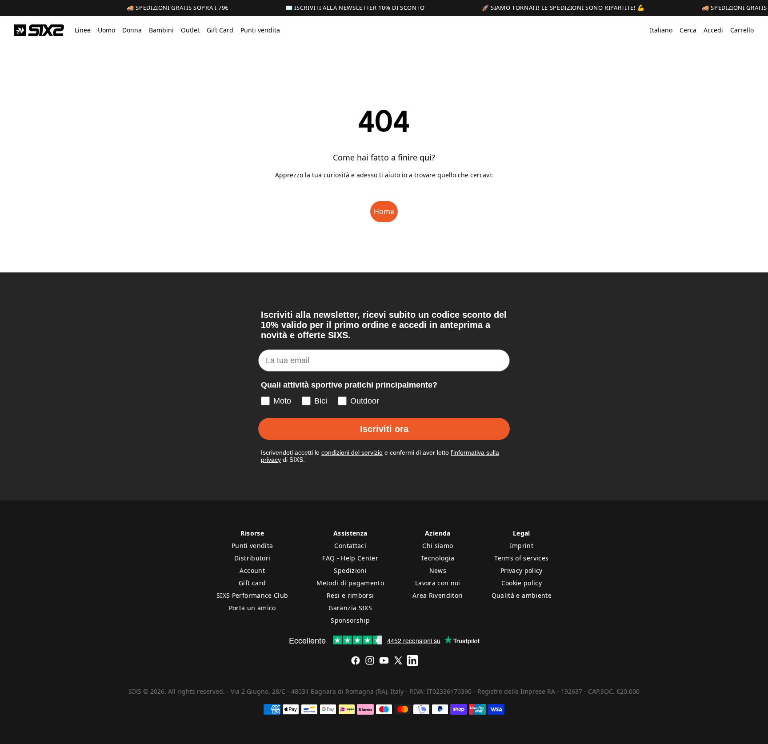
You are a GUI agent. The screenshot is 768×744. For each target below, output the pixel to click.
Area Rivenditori (437, 595)
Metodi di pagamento (350, 583)
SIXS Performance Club (252, 595)
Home (384, 211)
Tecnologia (438, 558)
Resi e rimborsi (350, 595)
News (437, 570)
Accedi (713, 30)
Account (252, 570)
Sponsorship (350, 620)
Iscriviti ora (384, 429)
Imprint (521, 545)
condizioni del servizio (352, 452)
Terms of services (521, 558)
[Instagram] (369, 660)
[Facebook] (355, 660)
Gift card (252, 583)
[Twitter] (398, 660)
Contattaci (350, 545)
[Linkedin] (412, 660)
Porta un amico (252, 608)
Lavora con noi (437, 583)
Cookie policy (521, 583)
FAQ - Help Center (350, 558)
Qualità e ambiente (522, 595)
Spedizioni (350, 570)
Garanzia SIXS (350, 608)
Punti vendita (252, 545)
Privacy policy (521, 570)
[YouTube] (384, 660)
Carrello (742, 30)
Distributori (252, 558)
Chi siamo (437, 545)
